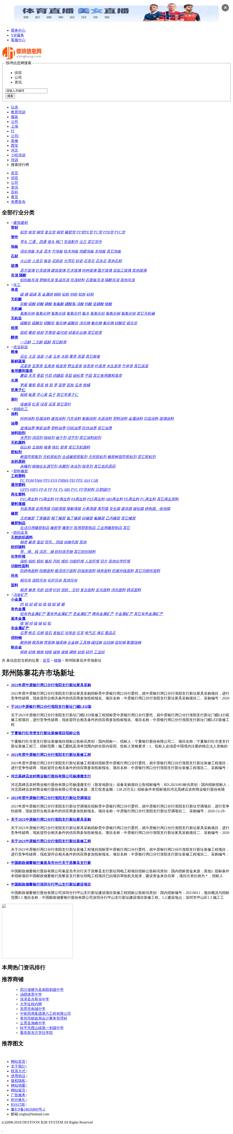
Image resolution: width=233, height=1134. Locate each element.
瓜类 (78, 385)
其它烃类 (94, 332)
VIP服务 (17, 35)
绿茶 (43, 404)
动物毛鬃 (71, 542)
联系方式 (18, 1071)
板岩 (47, 261)
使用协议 (18, 1076)
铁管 (31, 232)
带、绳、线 (29, 552)
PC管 (98, 232)
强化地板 (27, 251)
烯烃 (31, 332)
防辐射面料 (86, 571)
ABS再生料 (114, 499)
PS (61, 489)
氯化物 (61, 323)
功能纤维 (76, 561)
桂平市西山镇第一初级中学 (42, 1028)
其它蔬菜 (141, 366)
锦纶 (31, 561)
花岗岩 (57, 261)
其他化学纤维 (119, 561)
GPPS (24, 489)
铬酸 (108, 304)
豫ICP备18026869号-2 (28, 1109)
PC (22, 480)
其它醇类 (59, 342)
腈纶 (40, 561)
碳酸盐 (25, 323)
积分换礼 (18, 1100)
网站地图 (18, 1085)
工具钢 (84, 642)
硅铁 (31, 652)
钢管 (40, 232)
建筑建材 (20, 223)
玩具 (14, 107)
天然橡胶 (27, 518)
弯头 (23, 242)
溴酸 (80, 304)
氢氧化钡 (128, 313)
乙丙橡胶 (113, 518)
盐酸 (23, 304)
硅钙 (89, 652)
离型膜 (102, 509)
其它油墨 (104, 428)
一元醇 (25, 342)
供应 (14, 178)
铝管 (23, 232)
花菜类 (25, 366)
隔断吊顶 (112, 280)
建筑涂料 (58, 418)
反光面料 (103, 590)
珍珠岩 (70, 633)
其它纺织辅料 (85, 552)
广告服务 (18, 1095)
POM (30, 480)
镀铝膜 (138, 509)
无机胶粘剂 (52, 457)
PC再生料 (148, 499)
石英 (80, 633)
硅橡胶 (87, 518)
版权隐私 (18, 1081)
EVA (54, 480)
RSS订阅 (18, 1104)
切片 (103, 561)
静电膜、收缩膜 (157, 509)
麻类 (31, 542)
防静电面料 (29, 571)
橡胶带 (55, 528)
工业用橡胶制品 (109, 528)
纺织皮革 (20, 532)
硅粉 (90, 294)
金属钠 (47, 294)
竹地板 (57, 251)
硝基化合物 (77, 332)
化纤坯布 (54, 580)
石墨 (23, 633)
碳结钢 (96, 642)
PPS (46, 480)
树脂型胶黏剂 (31, 457)
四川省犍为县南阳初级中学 (42, 990)
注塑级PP (103, 489)
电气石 (90, 633)
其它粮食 (93, 356)
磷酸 (48, 304)
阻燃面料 (46, 571)
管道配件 (71, 242)
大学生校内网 (31, 1004)
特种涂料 (27, 418)
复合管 (50, 232)
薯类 (72, 356)
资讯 (14, 187)
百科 (14, 192)
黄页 (14, 197)
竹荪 (48, 375)
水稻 (64, 356)
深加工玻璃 (122, 270)
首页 (14, 173)
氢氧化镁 (58, 313)
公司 (14, 122)
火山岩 (25, 261)
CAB (94, 480)
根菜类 (61, 366)
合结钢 (108, 642)
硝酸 (40, 304)
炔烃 (40, 332)
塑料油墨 (58, 428)
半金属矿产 (124, 614)
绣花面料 (134, 590)
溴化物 (84, 323)
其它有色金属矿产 (148, 614)
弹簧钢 (49, 642)
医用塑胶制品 (85, 528)
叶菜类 (100, 366)
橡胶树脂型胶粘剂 (122, 457)
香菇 (40, 375)
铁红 (55, 447)
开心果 (41, 395)
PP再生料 (62, 499)
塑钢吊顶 (46, 280)
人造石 (37, 261)
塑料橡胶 (20, 471)
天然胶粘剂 (97, 457)
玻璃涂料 (166, 418)
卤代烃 (61, 332)
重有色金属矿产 (59, 614)
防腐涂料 (42, 418)
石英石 (89, 261)
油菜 (40, 356)
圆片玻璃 (104, 270)
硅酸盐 (120, 323)
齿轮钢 (120, 642)
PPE (79, 480)
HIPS (34, 489)
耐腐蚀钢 (134, 642)
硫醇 (47, 342)
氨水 (85, 313)
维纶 (64, 561)
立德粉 (37, 447)
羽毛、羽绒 (54, 542)
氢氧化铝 (97, 313)
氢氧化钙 (73, 313)
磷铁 (72, 652)
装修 (14, 141)
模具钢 (37, 642)
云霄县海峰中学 (33, 1023)
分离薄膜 (89, 509)
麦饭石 (58, 633)
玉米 (56, 356)
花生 (23, 356)
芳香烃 (50, 332)
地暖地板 (86, 251)
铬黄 (47, 447)
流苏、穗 (46, 552)
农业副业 (20, 347)
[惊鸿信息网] (22, 59)
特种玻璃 (89, 270)
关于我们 (18, 1066)
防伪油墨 (89, 428)
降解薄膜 (73, 509)
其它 (126, 528)
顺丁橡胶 (58, 518)
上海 (14, 126)
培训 (14, 160)
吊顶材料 (77, 280)
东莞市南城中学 (33, 1009)
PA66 (38, 480)
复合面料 (87, 590)
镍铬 (64, 652)
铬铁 (40, 652)
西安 (14, 145)
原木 (47, 251)
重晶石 (110, 633)
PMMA (63, 480)
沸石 (100, 633)
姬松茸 (78, 375)
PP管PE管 (84, 232)
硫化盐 (132, 323)
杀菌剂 (63, 466)
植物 (57, 660)
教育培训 (18, 112)
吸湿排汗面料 (65, 571)
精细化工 (20, 409)
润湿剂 (37, 438)
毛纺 (40, 590)
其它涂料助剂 (90, 438)
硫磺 (32, 294)
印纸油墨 (73, 428)
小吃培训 (18, 155)
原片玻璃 (27, 270)
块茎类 (88, 366)
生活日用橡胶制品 (34, 528)
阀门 (59, 242)
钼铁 (48, 652)
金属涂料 (135, 418)
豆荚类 (37, 366)
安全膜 (114, 509)
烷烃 (23, 332)
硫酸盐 (37, 323)
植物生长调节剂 (44, 466)
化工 (17, 285)
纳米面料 (103, 571)
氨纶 (48, 561)
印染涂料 (151, 418)
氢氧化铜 (113, 313)
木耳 (31, 375)
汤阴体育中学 (31, 994)
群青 (63, 447)
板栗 (31, 395)
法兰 (82, 242)
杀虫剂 (75, 466)
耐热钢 (25, 642)
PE (55, 489)
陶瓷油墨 (42, 428)
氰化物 (96, 323)
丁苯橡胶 (42, 518)
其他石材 (114, 261)
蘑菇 (23, 375)
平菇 (88, 375)
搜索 (10, 96)
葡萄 (31, 385)
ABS (67, 489)
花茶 (52, 404)
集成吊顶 (62, 280)
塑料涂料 (120, 418)
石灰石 (101, 261)
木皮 (39, 251)
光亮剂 (25, 438)
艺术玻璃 (73, 270)
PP (50, 489)
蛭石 (31, 633)
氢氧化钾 (42, 313)
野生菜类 (74, 366)
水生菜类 (113, 366)
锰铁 (56, 652)
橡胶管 (70, 232)
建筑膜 (126, 509)
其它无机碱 (146, 313)
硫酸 (31, 304)
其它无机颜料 (79, 447)
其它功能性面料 (147, 571)
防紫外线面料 (123, 571)
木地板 (100, 251)
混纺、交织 (70, 590)
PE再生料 (131, 499)
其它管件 (94, 242)
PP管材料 (86, 489)
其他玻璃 (139, 270)
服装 (14, 117)
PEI (72, 480)
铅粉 (82, 294)
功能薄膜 (58, 509)
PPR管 (108, 232)
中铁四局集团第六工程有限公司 (45, 1013)
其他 (82, 542)
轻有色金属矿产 (33, 614)
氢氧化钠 (27, 313)
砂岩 (79, 261)
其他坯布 (70, 580)
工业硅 (99, 652)
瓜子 (52, 395)
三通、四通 (37, 242)
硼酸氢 (70, 304)
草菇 (68, 375)
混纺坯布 (39, 580)
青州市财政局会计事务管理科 (43, 1018)
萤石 (48, 633)
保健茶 (25, 404)
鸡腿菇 (58, 375)
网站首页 (18, 1061)
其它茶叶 (63, 404)
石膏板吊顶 (95, 280)
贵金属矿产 (82, 614)
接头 (51, 242)
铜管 (60, 232)
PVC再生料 (29, 499)
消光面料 (118, 590)
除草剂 (87, 466)
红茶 (35, 404)
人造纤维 (92, 561)
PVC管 (119, 232)
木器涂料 (104, 418)
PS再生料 (46, 499)
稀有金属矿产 (103, 614)
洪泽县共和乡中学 (34, 999)
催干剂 (61, 438)
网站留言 (18, 1090)
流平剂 (72, 438)
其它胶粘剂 (146, 457)
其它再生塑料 (168, 499)
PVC (74, 489)
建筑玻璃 (58, 270)
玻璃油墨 (27, 428)
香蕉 (40, 385)
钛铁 (81, 652)
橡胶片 (67, 528)
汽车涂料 (73, 418)
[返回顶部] (2, 1130)
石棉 (40, 633)
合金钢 (72, 642)
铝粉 (65, 294)
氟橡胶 (99, 518)
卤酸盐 (72, 323)
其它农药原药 (105, 466)
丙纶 (56, 561)
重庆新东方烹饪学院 (36, 1033)
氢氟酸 (58, 304)
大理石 (69, 261)
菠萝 (62, 385)
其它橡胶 (128, 518)
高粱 (81, 356)
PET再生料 (96, 499)
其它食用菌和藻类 (107, 375)
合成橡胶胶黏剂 (74, 457)
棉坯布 (25, 580)
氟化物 (108, 323)
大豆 (31, 356)
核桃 (23, 395)
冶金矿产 (20, 595)
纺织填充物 (64, 552)
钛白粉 (25, 447)
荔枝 (70, 385)
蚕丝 (40, 542)
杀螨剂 (25, 466)
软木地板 (71, 251)
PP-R (43, 489)
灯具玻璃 (42, 270)
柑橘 (86, 385)
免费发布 (18, 202)
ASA (87, 480)
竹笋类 (127, 366)
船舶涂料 (89, 418)
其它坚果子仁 (67, 395)
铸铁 (23, 652)
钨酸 (88, 304)
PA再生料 (78, 499)
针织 (56, 590)
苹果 (23, 385)
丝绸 (48, 590)
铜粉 (57, 294)
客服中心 (18, 40)
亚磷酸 (98, 304)
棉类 (23, 542)
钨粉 (73, 294)
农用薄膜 (42, 509)
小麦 (48, 356)
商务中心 (18, 30)
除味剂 (49, 438)
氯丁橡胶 (73, 518)
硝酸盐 (49, 323)
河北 (14, 150)
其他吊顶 (127, 280)
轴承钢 (61, 642)
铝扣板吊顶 (29, 280)
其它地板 (113, 251)
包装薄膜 (27, 509)
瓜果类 (49, 366)
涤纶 (23, 561)
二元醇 (37, 342)
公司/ (15, 136)
